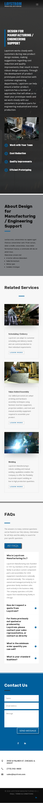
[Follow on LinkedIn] (25, 743)
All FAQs (12, 546)
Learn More (16, 352)
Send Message (27, 730)
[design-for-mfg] (21, 139)
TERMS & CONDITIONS (24, 794)
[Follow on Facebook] (18, 743)
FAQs (12, 794)
